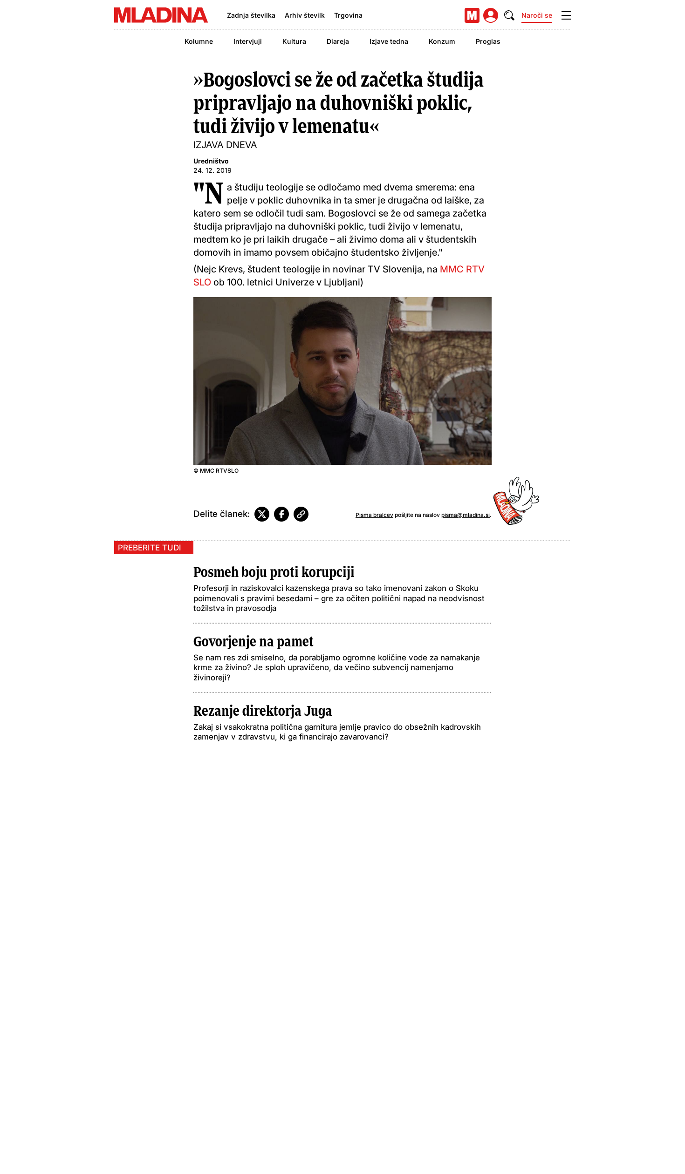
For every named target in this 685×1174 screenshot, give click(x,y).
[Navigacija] (566, 15)
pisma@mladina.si (465, 514)
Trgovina (348, 15)
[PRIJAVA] (490, 15)
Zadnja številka (251, 15)
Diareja (338, 41)
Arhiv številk (305, 15)
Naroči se (536, 15)
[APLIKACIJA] (472, 15)
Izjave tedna (389, 41)
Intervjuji (247, 41)
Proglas (488, 41)
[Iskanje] (509, 15)
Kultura (294, 41)
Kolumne (199, 41)
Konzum (442, 41)
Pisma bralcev (374, 514)
